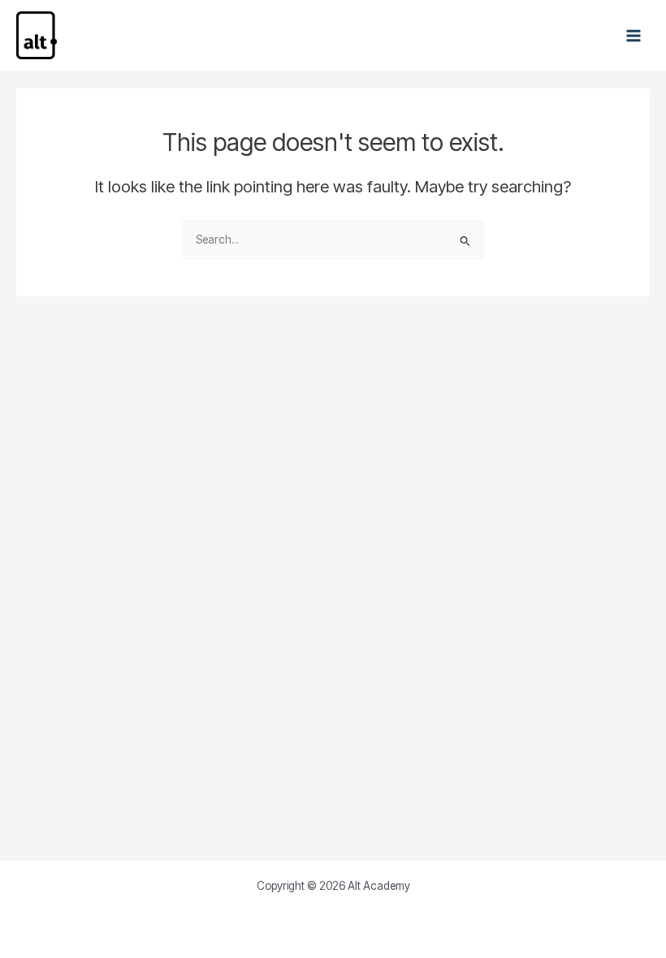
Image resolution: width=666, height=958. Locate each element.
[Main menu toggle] (634, 35)
